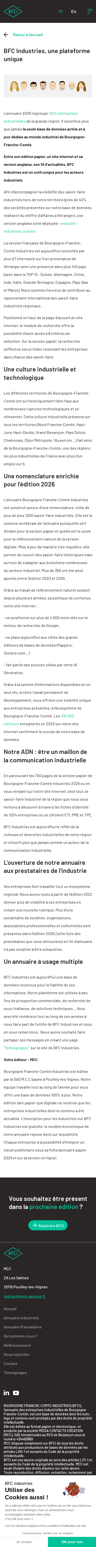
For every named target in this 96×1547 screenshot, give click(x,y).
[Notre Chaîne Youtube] (16, 1393)
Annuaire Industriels (21, 1317)
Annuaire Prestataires (23, 1326)
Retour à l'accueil (28, 34)
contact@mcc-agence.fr (25, 1296)
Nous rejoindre (17, 1354)
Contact (10, 1363)
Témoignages (15, 1372)
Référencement (17, 1345)
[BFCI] (13, 11)
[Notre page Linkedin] (6, 1392)
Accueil (10, 1308)
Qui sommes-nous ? (20, 1336)
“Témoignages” (17, 1047)
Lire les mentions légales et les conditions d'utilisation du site (45, 1526)
